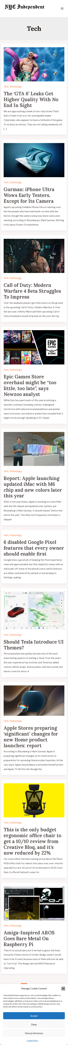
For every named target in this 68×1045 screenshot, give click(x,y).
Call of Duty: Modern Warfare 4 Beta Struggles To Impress (32, 291)
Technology (15, 86)
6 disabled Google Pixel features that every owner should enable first (34, 548)
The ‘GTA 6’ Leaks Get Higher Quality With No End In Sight (31, 99)
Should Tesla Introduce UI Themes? (34, 645)
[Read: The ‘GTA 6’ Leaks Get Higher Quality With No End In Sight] (34, 63)
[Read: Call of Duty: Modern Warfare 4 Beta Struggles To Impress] (34, 255)
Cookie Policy (32, 1040)
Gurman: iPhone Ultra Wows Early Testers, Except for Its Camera (29, 195)
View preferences (34, 1033)
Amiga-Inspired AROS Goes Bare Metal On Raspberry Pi (29, 938)
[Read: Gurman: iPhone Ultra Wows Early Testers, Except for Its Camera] (34, 159)
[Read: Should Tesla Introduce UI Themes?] (34, 610)
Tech (6, 86)
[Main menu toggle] (62, 8)
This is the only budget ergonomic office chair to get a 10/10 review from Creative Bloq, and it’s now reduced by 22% (32, 841)
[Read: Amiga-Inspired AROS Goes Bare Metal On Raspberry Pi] (34, 903)
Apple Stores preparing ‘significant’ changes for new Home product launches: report (31, 737)
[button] (63, 988)
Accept (34, 1015)
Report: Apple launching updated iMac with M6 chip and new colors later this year (33, 487)
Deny (34, 1024)
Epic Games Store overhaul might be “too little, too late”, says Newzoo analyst (30, 385)
